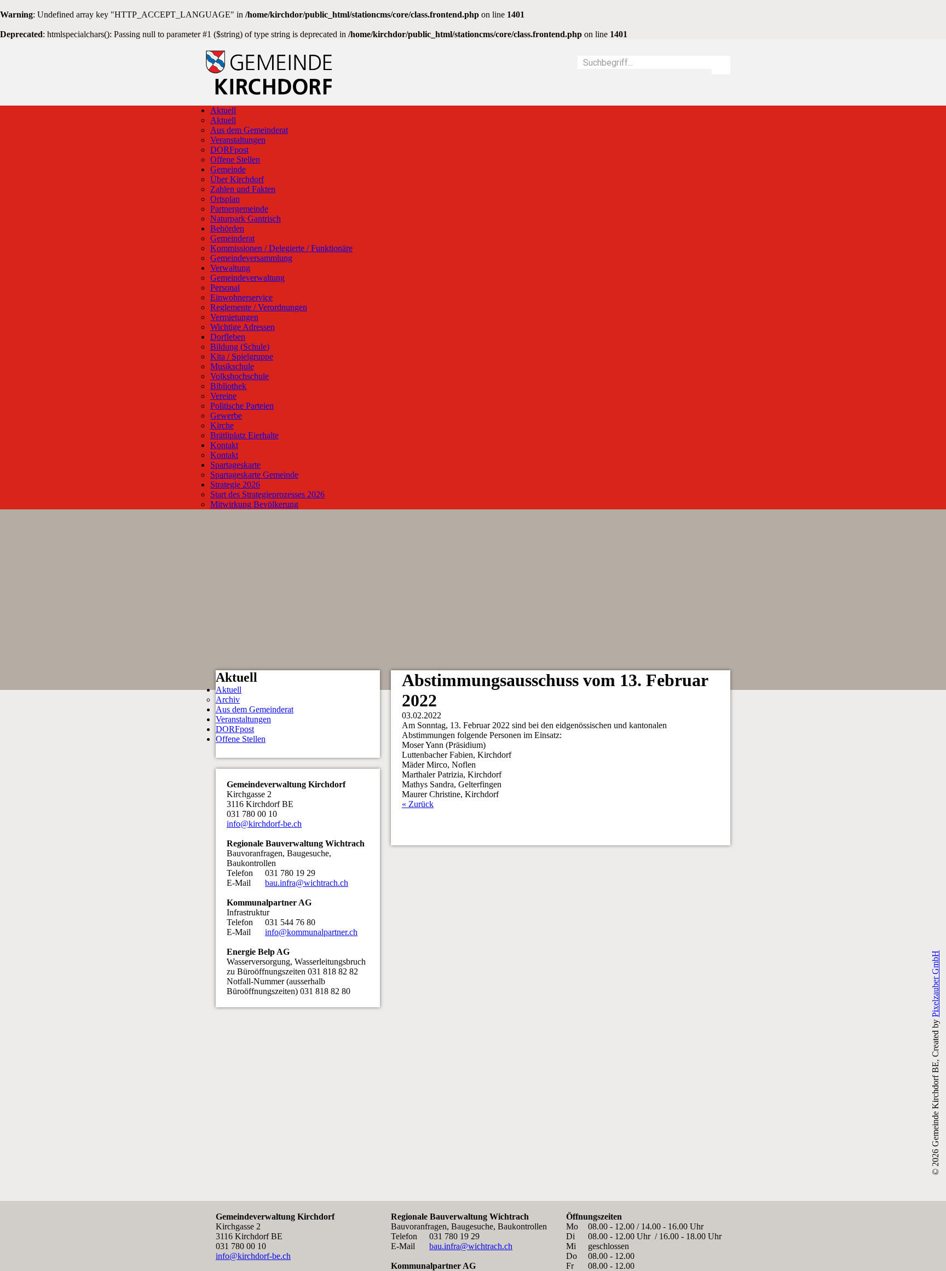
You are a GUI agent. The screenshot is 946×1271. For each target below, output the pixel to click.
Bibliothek (228, 386)
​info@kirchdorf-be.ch (264, 823)
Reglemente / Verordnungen (258, 307)
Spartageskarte (235, 464)
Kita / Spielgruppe (241, 356)
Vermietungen (234, 317)
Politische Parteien (242, 405)
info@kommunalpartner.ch (311, 932)
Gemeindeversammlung (251, 258)
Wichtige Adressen (242, 327)
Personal (225, 287)
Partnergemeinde (239, 208)
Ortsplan (225, 199)
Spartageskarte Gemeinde (254, 474)
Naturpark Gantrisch (245, 218)
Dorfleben (227, 336)
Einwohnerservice (241, 297)
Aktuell (223, 110)
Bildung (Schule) (239, 346)
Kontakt (224, 445)
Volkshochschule (239, 376)
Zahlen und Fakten (242, 189)
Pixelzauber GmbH (935, 983)
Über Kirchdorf (237, 179)
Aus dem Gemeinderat (249, 130)
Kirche (222, 425)
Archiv (228, 699)
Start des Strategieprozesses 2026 (267, 494)
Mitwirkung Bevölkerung (254, 504)
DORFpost (229, 149)
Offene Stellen (235, 159)
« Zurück (418, 804)
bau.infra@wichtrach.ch (306, 882)
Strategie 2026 (235, 484)
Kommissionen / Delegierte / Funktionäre (281, 248)
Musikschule (232, 366)
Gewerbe (226, 415)
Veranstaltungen (238, 139)
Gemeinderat (232, 238)
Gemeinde (228, 169)
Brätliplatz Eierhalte (244, 435)
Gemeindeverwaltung (247, 277)
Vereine (223, 396)
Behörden (227, 228)
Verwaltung (230, 267)
